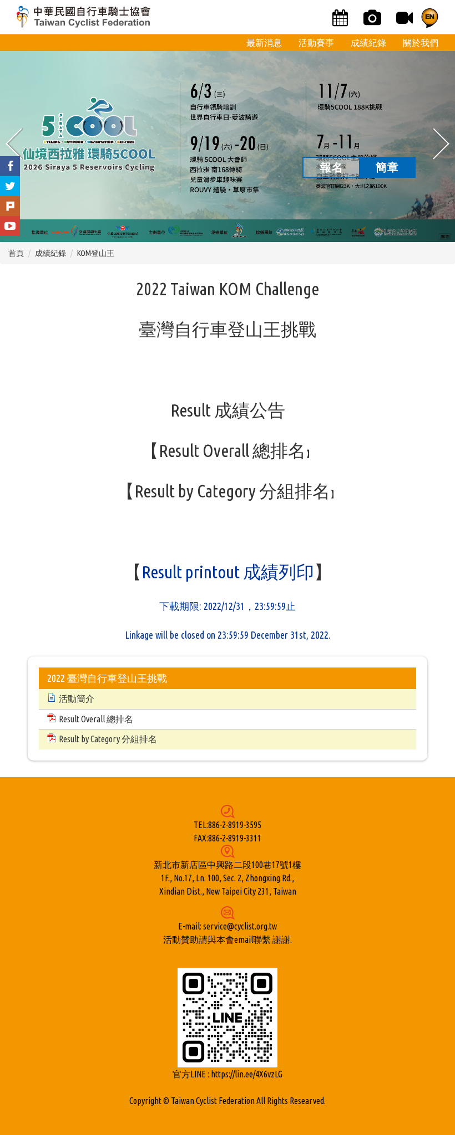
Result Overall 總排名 (232, 450)
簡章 (387, 167)
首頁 (16, 253)
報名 (331, 167)
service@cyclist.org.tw (240, 926)
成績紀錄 (50, 253)
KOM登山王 (95, 253)
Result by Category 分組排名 (232, 491)
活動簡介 (76, 698)
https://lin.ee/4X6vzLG (246, 1074)
